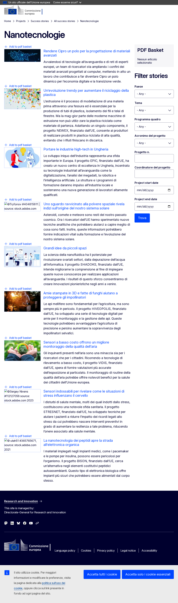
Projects (21, 21)
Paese (139, 86)
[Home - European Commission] (25, 10)
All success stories (64, 21)
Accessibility (149, 550)
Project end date (146, 199)
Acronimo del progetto (150, 135)
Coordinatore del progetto (152, 167)
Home (7, 21)
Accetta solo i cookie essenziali (147, 574)
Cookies (86, 550)
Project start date (146, 182)
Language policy (65, 550)
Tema (138, 103)
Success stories (40, 21)
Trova (142, 218)
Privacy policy (106, 550)
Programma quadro (148, 119)
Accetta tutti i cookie (102, 574)
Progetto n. (142, 152)
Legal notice (128, 550)
